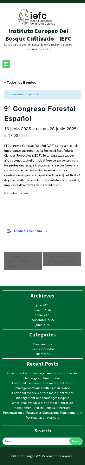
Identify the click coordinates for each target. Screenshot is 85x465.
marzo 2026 (42, 310)
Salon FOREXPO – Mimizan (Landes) (62, 259)
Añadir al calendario (28, 231)
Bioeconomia (42, 344)
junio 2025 (42, 325)
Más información (16, 193)
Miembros (42, 354)
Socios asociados (42, 349)
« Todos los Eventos (20, 82)
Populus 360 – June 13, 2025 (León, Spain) (23, 261)
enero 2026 (42, 315)
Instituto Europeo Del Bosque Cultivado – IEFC (38, 34)
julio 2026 (42, 305)
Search (75, 441)
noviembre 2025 (42, 320)
